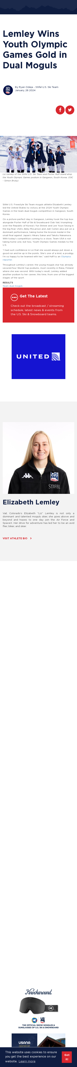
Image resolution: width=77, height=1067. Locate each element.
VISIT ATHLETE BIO (15, 538)
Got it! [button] (66, 1057)
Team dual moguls (13, 286)
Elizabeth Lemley (31, 502)
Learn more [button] (27, 1061)
